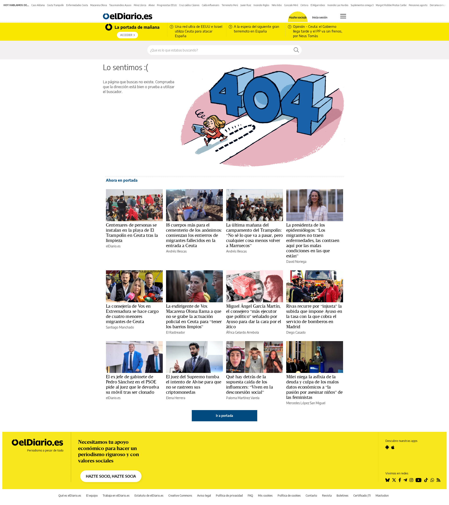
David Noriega (296, 261)
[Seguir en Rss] (438, 480)
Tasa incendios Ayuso (120, 5)
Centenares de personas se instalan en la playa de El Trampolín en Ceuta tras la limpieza (132, 232)
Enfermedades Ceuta (77, 5)
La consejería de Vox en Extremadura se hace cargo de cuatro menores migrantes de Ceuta (132, 313)
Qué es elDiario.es (69, 495)
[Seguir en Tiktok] (426, 480)
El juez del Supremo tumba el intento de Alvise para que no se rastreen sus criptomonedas (193, 384)
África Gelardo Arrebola (242, 332)
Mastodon (382, 495)
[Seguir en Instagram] (411, 480)
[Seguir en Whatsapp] (432, 480)
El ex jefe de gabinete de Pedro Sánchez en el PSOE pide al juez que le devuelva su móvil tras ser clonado (132, 384)
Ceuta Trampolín (55, 5)
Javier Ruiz (245, 5)
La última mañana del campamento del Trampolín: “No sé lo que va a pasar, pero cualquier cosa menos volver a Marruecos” (254, 235)
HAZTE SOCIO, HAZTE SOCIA (111, 476)
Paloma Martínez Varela (242, 398)
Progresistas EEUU (167, 5)
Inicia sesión (319, 17)
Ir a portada (224, 416)
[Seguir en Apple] (393, 447)
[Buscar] (296, 50)
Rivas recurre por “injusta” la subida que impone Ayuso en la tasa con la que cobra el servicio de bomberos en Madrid (314, 316)
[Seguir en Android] (387, 447)
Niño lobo (277, 5)
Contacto (311, 495)
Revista (327, 495)
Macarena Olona (98, 5)
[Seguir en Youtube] (419, 480)
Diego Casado (296, 332)
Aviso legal (204, 495)
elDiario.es (113, 246)
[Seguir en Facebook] (399, 480)
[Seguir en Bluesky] (387, 480)
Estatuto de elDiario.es (148, 495)
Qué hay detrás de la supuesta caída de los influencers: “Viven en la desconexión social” (249, 384)
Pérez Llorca (140, 5)
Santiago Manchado (120, 327)
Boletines (342, 495)
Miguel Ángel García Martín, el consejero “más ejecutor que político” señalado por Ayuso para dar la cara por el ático (253, 316)
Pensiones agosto (418, 5)
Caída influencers (210, 5)
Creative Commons (180, 495)
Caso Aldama (38, 5)
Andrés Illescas (176, 251)
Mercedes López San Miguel (305, 403)
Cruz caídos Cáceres (189, 5)
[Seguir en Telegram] (405, 480)
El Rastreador (175, 332)
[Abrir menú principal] (343, 16)
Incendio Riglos (261, 5)
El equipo (92, 495)
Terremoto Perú (230, 5)
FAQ (250, 495)
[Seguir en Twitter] (394, 480)
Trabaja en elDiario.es (116, 495)
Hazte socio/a (298, 17)
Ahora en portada (122, 180)
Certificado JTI (362, 495)
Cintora (304, 5)
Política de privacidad (229, 495)
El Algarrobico (318, 5)
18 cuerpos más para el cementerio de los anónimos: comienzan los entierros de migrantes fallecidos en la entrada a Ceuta (194, 235)
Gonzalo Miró (291, 5)
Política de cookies (289, 495)
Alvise (151, 5)
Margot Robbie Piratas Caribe (391, 5)
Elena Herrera (175, 398)
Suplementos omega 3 (362, 5)
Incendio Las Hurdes (337, 5)
